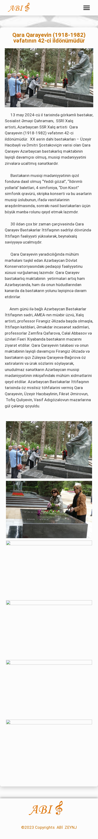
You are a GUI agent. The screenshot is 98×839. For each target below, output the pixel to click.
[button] (86, 7)
